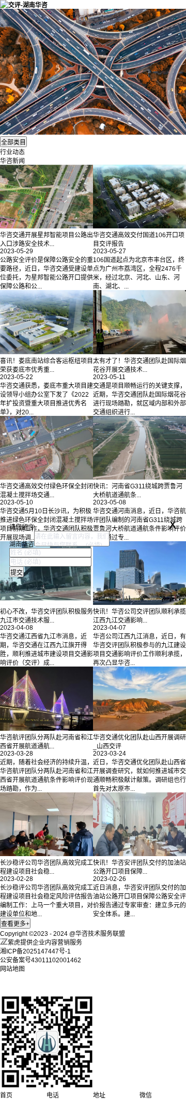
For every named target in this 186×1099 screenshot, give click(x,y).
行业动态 (12, 152)
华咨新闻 (12, 161)
